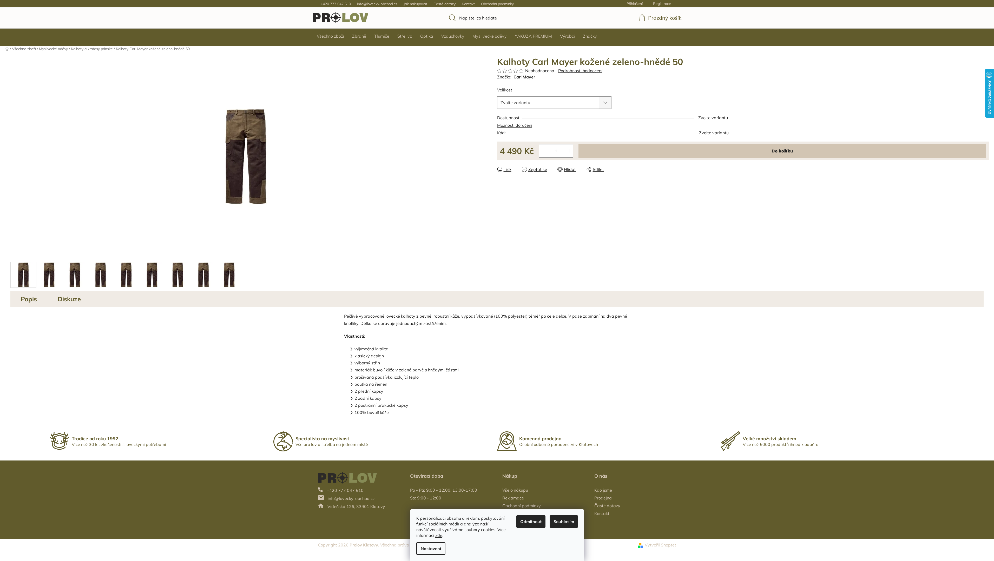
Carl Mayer (524, 76)
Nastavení (431, 548)
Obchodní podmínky (497, 4)
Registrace (662, 3)
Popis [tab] (29, 299)
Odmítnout (531, 521)
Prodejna (603, 497)
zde (438, 535)
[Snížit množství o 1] (543, 150)
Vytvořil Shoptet (660, 544)
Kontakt (468, 4)
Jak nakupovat (415, 4)
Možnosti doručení (514, 125)
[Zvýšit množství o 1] (569, 150)
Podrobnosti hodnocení (580, 70)
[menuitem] (330, 36)
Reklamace (513, 497)
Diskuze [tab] (69, 299)
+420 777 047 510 (336, 4)
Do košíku (782, 150)
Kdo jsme (603, 490)
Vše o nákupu (515, 490)
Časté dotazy (444, 4)
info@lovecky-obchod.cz (377, 4)
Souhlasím (564, 521)
